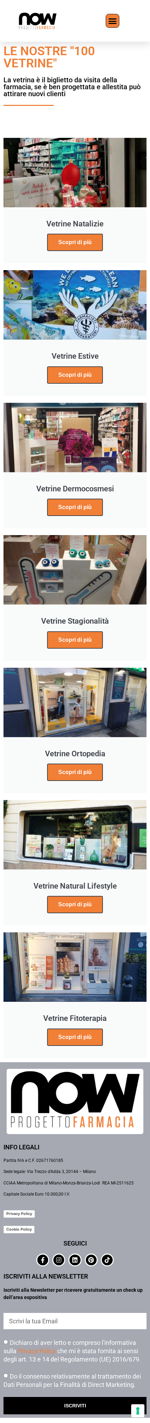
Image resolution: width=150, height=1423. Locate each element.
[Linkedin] (74, 1260)
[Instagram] (58, 1260)
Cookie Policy (19, 1229)
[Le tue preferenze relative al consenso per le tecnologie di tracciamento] (137, 1410)
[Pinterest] (91, 1260)
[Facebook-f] (42, 1260)
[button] (113, 21)
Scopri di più (75, 242)
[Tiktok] (107, 1260)
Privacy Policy (19, 1213)
